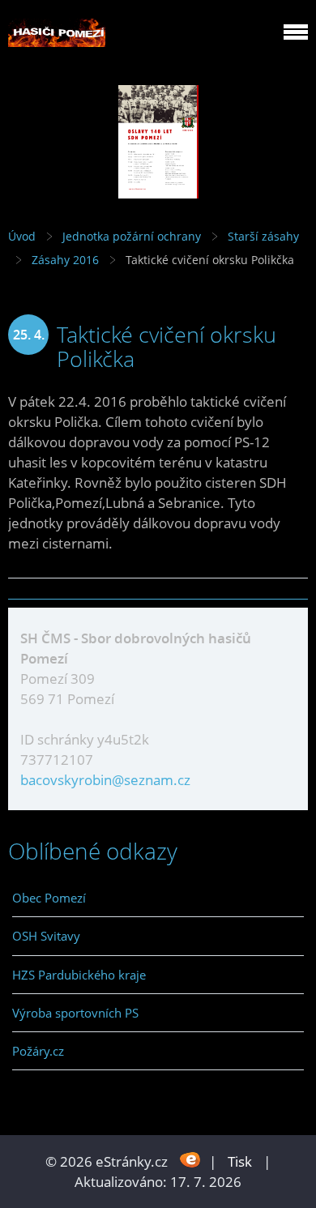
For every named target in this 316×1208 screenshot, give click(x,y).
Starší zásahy (263, 236)
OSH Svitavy (46, 936)
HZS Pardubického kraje (79, 975)
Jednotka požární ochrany (131, 236)
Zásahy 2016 (65, 259)
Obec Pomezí (49, 898)
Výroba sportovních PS (75, 1013)
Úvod (22, 236)
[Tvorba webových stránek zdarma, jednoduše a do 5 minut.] (190, 1159)
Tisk (240, 1161)
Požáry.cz (38, 1051)
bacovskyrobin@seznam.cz (105, 779)
